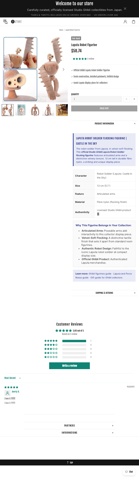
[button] (80, 58)
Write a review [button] (69, 365)
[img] (11, 387)
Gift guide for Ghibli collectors (106, 277)
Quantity (75, 94)
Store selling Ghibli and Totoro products (16, 21)
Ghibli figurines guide (100, 273)
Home (61, 30)
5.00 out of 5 (78, 330)
